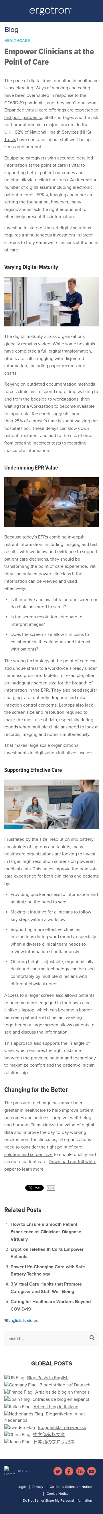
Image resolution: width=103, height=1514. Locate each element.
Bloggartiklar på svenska (62, 1427)
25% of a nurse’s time (35, 421)
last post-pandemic (23, 117)
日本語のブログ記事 (54, 1442)
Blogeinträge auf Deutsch (64, 1385)
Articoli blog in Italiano (55, 1407)
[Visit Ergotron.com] (51, 12)
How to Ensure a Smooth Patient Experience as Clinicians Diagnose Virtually (46, 1231)
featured (30, 1320)
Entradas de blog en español (61, 1399)
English (14, 1320)
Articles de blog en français (62, 1392)
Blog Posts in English (48, 1378)
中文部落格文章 (49, 1435)
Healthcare (17, 40)
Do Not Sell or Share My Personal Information (57, 1500)
